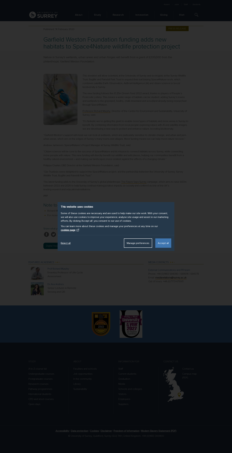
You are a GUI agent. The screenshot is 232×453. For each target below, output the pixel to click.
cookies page (68, 230)
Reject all (66, 243)
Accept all (163, 243)
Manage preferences (138, 243)
